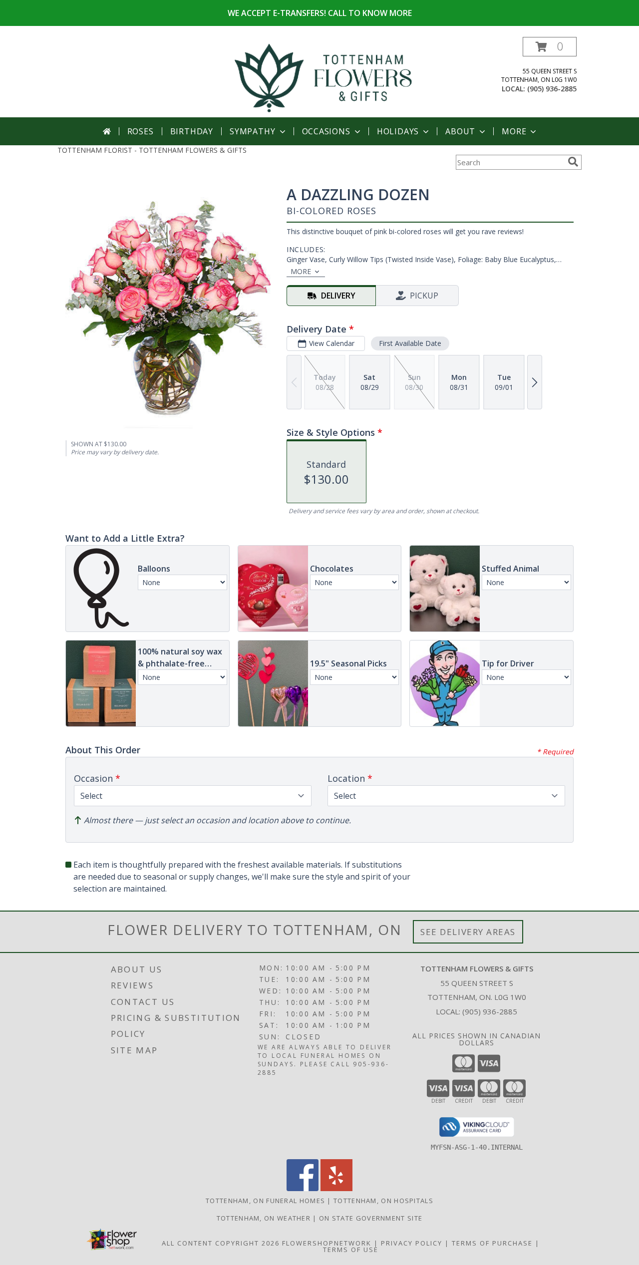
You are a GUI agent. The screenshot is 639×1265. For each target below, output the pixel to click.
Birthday (191, 131)
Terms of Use (350, 1249)
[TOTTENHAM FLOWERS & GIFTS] (323, 77)
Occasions (326, 131)
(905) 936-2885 (552, 88)
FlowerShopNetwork (326, 1243)
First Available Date (410, 343)
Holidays (398, 131)
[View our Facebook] (303, 1188)
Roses (140, 131)
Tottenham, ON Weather (264, 1218)
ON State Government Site (370, 1218)
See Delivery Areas (468, 932)
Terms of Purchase (492, 1243)
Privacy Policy (411, 1243)
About (460, 131)
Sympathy (252, 131)
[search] (573, 161)
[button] (550, 46)
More (514, 131)
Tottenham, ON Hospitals (383, 1200)
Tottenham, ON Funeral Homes (265, 1200)
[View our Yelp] (336, 1188)
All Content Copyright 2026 (221, 1243)
